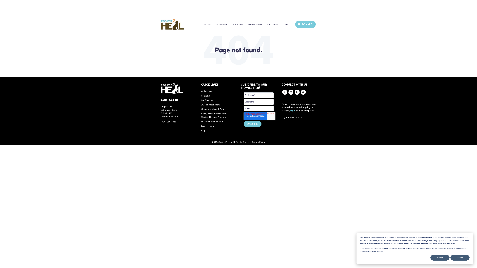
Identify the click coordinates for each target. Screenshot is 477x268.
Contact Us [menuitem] (206, 95)
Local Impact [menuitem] (237, 24)
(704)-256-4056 (168, 121)
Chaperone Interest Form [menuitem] (212, 109)
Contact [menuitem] (286, 24)
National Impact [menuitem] (255, 24)
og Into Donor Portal (292, 117)
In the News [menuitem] (206, 91)
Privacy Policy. (258, 142)
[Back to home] (172, 24)
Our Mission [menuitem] (222, 24)
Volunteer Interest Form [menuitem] (212, 121)
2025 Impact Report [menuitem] (210, 104)
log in (293, 110)
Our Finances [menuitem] (207, 100)
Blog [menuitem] (203, 130)
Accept (440, 258)
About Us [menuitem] (207, 24)
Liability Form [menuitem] (207, 126)
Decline (460, 258)
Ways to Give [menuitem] (272, 24)
